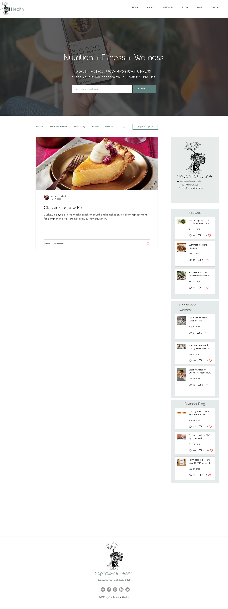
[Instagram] (115, 589)
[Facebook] (109, 589)
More (107, 127)
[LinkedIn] (121, 589)
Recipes (95, 127)
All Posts (39, 127)
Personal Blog (79, 127)
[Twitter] (127, 589)
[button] (168, 7)
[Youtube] (103, 589)
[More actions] (149, 197)
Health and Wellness (58, 127)
